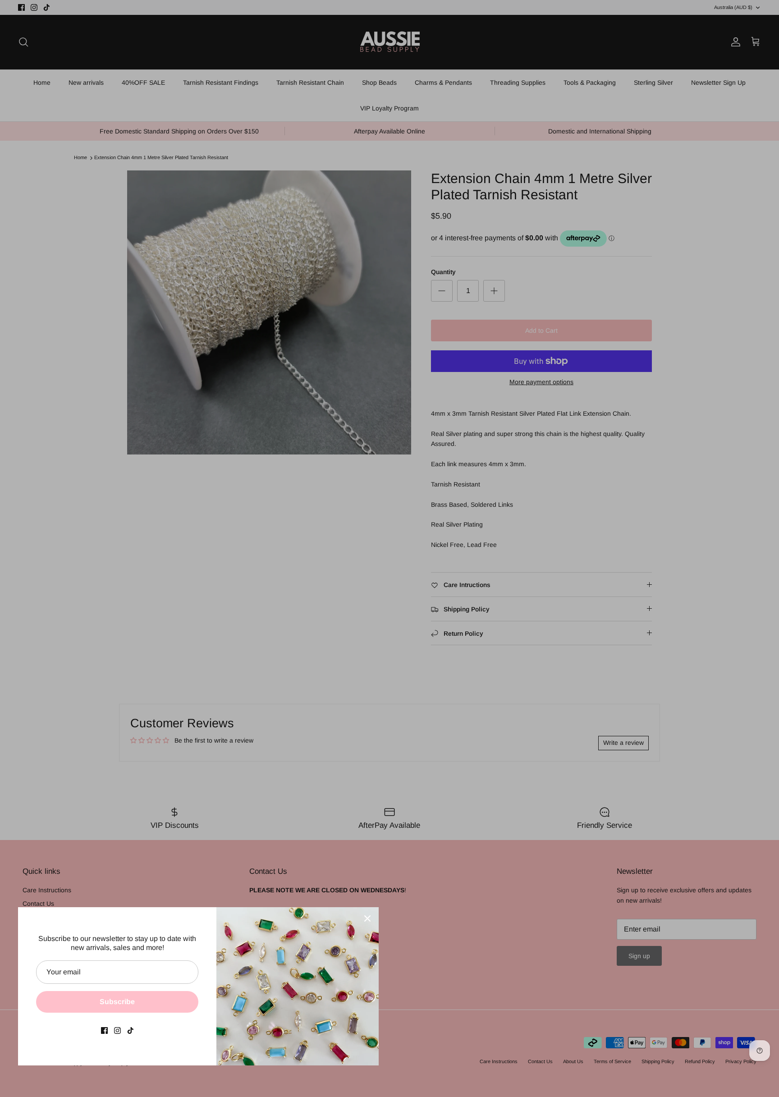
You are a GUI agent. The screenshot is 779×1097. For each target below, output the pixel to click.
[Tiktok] (130, 1030)
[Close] (367, 918)
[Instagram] (117, 1030)
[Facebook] (104, 1030)
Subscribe (117, 1001)
